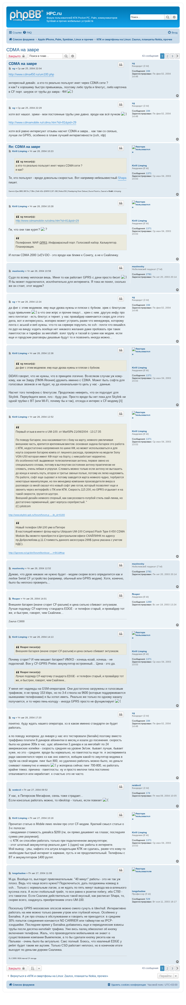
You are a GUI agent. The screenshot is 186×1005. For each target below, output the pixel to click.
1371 (149, 173)
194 (148, 71)
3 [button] (172, 56)
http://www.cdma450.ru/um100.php (31, 74)
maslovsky (138, 266)
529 (148, 899)
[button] (177, 56)
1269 (149, 602)
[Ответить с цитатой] (121, 64)
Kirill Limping (139, 165)
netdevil (136, 785)
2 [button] (167, 56)
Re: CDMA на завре (24, 147)
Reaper (136, 594)
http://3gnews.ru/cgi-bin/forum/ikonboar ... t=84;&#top (37, 552)
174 (148, 793)
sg (133, 63)
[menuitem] (27, 32)
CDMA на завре (22, 49)
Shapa (122, 178)
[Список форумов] (26, 15)
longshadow (138, 891)
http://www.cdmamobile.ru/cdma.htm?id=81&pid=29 (42, 122)
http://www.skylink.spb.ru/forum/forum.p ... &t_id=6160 (37, 515)
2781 (149, 274)
